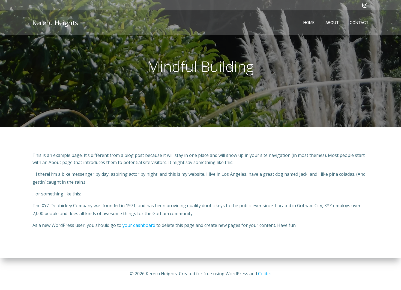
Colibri (264, 274)
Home (309, 22)
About (332, 22)
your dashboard (138, 225)
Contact (359, 22)
